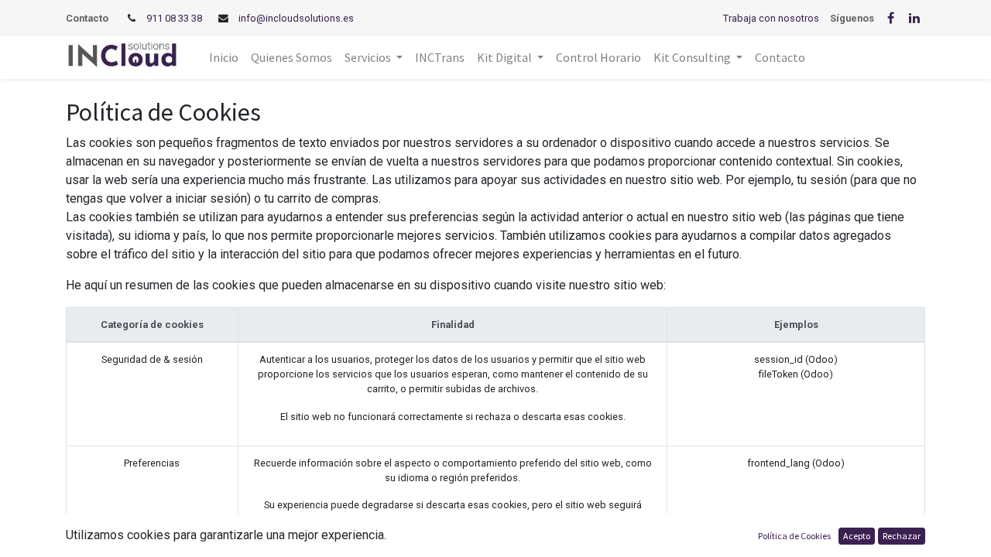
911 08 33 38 (174, 18)
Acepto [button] (856, 536)
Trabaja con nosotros (771, 18)
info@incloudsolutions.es (296, 18)
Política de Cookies (794, 536)
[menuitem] (224, 57)
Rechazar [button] (902, 536)
